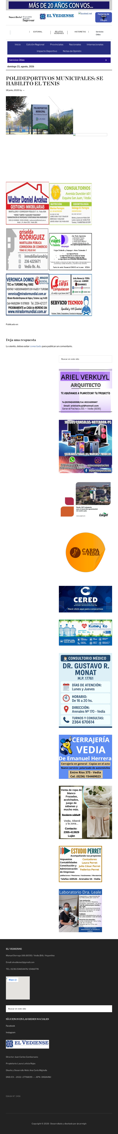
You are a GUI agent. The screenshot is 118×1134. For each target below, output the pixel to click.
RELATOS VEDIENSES (59, 32)
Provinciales (56, 44)
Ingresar (29, 20)
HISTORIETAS (80, 32)
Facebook (10, 1026)
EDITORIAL (37, 32)
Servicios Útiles (99, 33)
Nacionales (75, 44)
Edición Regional (35, 44)
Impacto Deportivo (47, 51)
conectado (35, 346)
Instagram (10, 1032)
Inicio (18, 44)
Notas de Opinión (72, 51)
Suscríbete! (15, 17)
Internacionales (95, 44)
